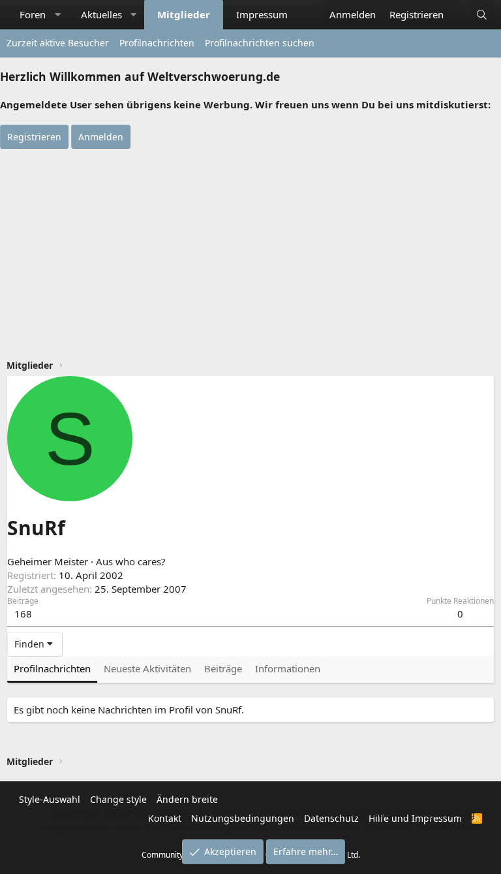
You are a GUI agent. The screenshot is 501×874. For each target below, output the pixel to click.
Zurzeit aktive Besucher (58, 43)
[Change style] (457, 8)
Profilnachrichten (156, 43)
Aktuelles (101, 14)
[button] (58, 14)
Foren (33, 14)
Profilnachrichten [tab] (52, 668)
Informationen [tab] (287, 668)
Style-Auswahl (49, 799)
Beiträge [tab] (223, 668)
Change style (118, 799)
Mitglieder (183, 14)
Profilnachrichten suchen (259, 43)
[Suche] (481, 14)
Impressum (262, 14)
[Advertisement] (250, 246)
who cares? (140, 561)
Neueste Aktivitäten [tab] (147, 668)
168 (23, 613)
